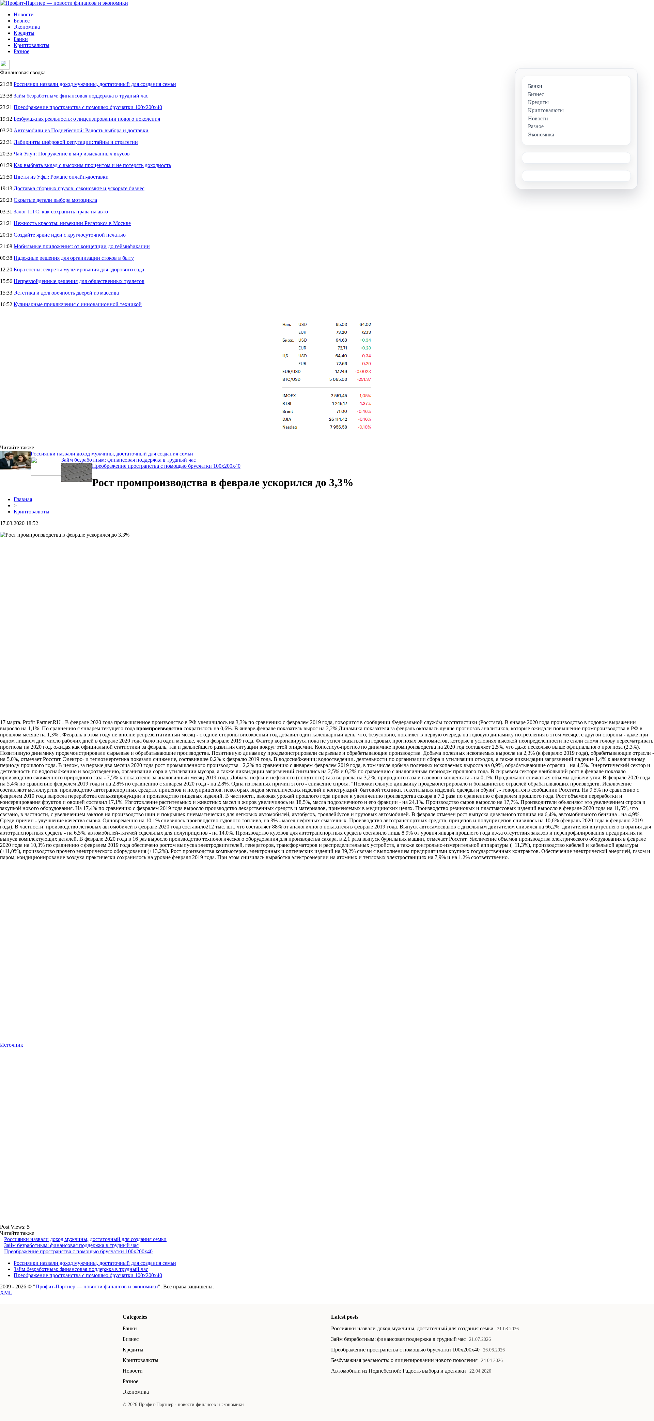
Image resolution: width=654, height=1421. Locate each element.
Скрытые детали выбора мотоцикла (55, 200)
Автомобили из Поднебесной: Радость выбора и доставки (81, 130)
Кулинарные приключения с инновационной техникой (78, 304)
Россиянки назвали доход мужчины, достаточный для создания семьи (95, 84)
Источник (11, 1045)
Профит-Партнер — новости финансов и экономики (96, 1286)
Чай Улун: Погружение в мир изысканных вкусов (72, 153)
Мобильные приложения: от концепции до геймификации (82, 246)
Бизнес (22, 21)
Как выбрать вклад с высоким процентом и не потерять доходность (92, 165)
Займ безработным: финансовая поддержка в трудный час (81, 96)
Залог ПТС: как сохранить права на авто (61, 211)
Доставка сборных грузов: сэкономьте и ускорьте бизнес (79, 188)
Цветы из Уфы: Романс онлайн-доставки (61, 177)
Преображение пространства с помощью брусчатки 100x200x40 (88, 107)
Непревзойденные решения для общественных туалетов (79, 281)
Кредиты (24, 33)
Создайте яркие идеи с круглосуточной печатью (70, 235)
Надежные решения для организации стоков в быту (74, 258)
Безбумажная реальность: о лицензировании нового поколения (87, 119)
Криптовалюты (31, 45)
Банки (21, 39)
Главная (23, 499)
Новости (24, 14)
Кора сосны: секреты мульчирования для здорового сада (79, 269)
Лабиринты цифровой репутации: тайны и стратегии (76, 142)
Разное (21, 51)
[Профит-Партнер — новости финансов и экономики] (64, 3)
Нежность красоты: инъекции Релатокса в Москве (72, 223)
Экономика (27, 27)
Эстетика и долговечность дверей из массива (66, 293)
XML (6, 1293)
